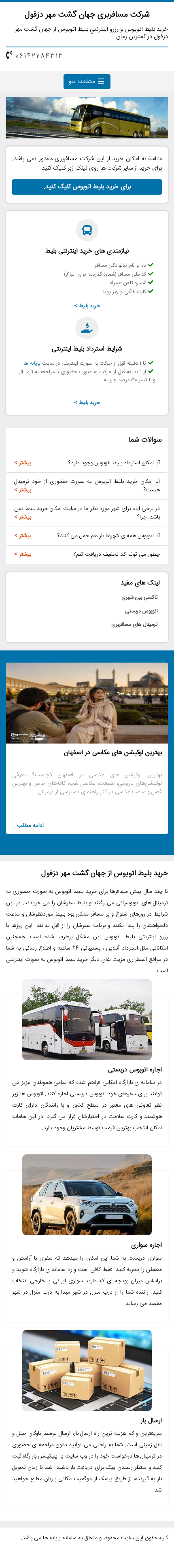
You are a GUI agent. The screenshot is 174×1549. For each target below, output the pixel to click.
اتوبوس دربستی (141, 611)
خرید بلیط (89, 306)
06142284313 (40, 56)
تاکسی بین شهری (139, 597)
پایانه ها (31, 363)
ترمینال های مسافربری (134, 624)
